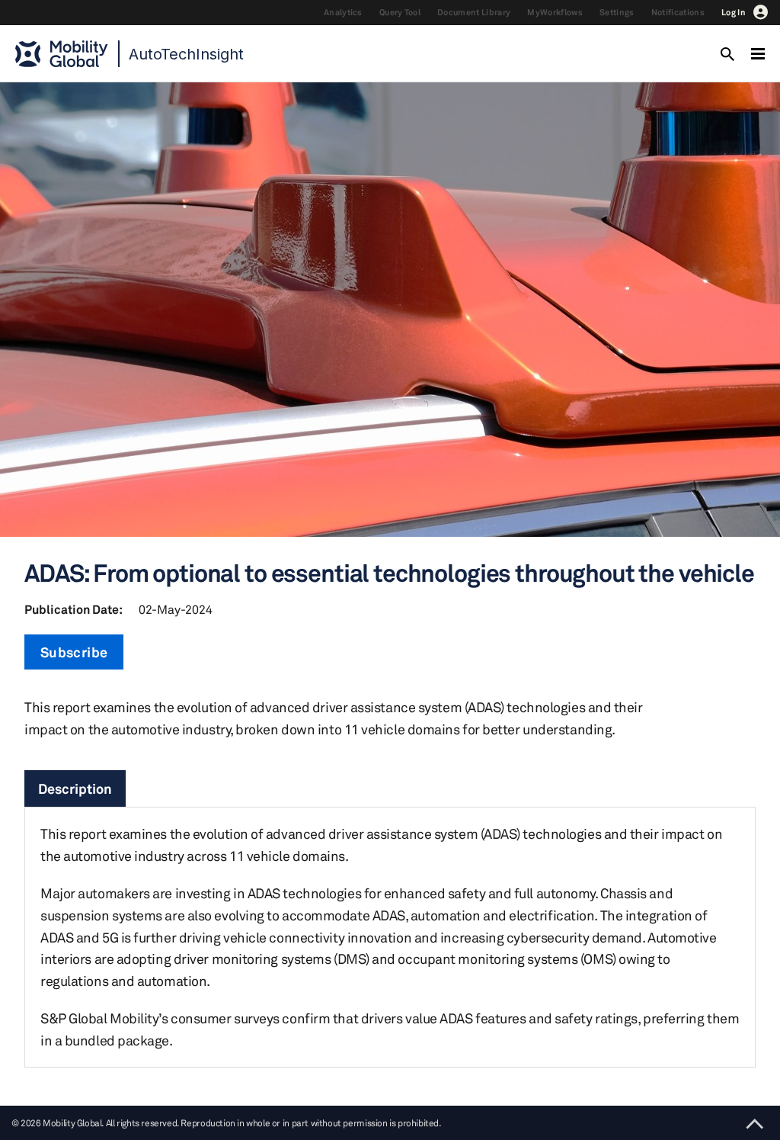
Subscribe (73, 652)
